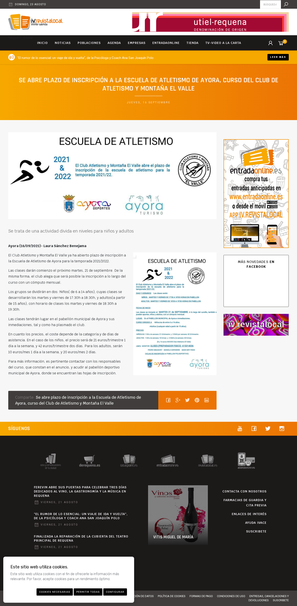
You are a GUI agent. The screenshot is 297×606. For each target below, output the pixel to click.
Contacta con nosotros (244, 491)
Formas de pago (201, 596)
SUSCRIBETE (256, 531)
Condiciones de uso (231, 596)
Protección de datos (139, 596)
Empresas (136, 43)
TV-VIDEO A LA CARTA (223, 43)
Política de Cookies (171, 596)
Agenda (114, 43)
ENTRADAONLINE (166, 43)
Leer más (278, 57)
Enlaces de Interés (249, 514)
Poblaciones (89, 43)
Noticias (63, 43)
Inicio (42, 43)
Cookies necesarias (54, 591)
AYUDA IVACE (256, 523)
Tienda (193, 43)
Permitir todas (88, 591)
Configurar (115, 591)
